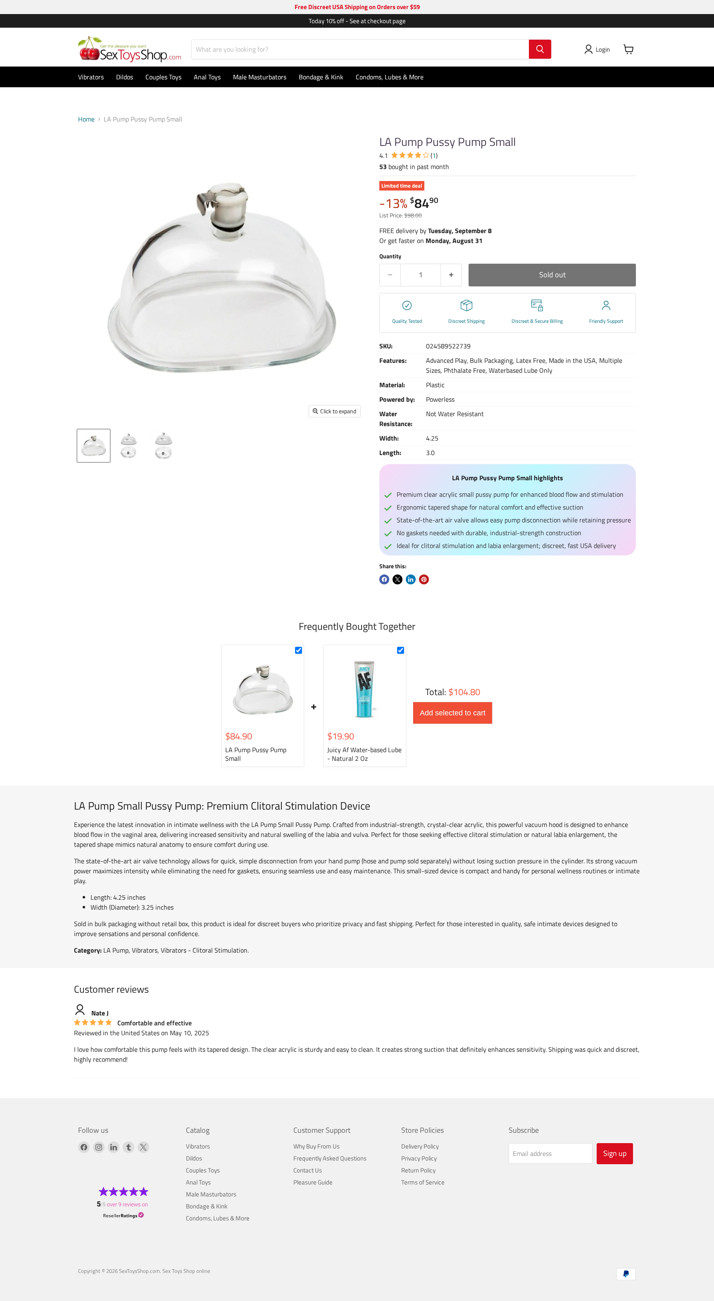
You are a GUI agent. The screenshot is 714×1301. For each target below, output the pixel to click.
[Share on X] (397, 579)
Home (86, 119)
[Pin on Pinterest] (424, 579)
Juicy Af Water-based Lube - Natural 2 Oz (364, 754)
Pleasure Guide (313, 1182)
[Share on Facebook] (384, 579)
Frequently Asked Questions (330, 1158)
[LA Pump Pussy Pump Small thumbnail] (93, 445)
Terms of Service (423, 1182)
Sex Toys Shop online (186, 1271)
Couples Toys (163, 77)
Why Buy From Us (316, 1146)
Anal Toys (207, 77)
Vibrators (91, 77)
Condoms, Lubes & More (390, 77)
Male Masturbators (259, 77)
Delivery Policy (420, 1146)
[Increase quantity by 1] (451, 275)
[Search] (540, 49)
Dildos (124, 77)
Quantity (390, 256)
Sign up (614, 1153)
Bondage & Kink (321, 77)
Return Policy (418, 1170)
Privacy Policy (419, 1158)
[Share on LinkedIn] (411, 579)
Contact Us (307, 1170)
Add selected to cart (453, 713)
